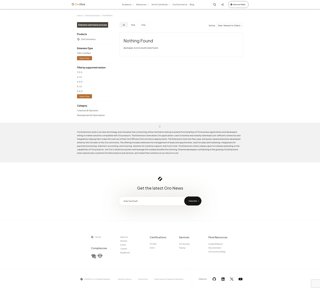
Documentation (214, 248)
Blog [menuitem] (192, 4)
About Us (124, 237)
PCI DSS (153, 244)
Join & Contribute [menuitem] (159, 4)
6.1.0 (79, 77)
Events (123, 245)
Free (143, 25)
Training (182, 248)
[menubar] (158, 4)
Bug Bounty (125, 252)
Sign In (222, 4)
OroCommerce (88, 39)
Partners (123, 241)
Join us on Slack (239, 4)
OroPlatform (107, 15)
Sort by (212, 25)
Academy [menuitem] (126, 4)
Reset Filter (85, 58)
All (124, 25)
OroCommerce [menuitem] (179, 4)
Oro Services (184, 244)
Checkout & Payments (87, 110)
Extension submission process (92, 25)
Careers (123, 249)
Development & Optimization (91, 115)
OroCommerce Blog (216, 251)
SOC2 (152, 248)
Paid (133, 25)
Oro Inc (98, 237)
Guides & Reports (215, 244)
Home (79, 15)
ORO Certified (84, 53)
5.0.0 (79, 91)
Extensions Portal (92, 15)
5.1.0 (79, 86)
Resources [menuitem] (141, 4)
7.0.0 (79, 72)
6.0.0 (79, 81)
